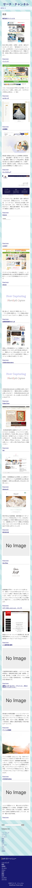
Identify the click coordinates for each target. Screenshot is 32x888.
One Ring (5, 563)
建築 (3, 839)
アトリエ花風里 (6, 730)
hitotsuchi (5, 489)
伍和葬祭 (4, 129)
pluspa (4, 284)
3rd (3, 450)
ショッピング (5, 832)
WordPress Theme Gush (16, 885)
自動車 (3, 851)
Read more (5, 59)
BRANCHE (5, 532)
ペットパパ (5, 61)
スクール (4, 835)
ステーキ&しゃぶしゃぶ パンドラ (12, 608)
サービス (4, 845)
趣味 (3, 841)
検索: (3, 825)
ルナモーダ (5, 98)
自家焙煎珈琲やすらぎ (8, 321)
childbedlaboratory (8, 362)
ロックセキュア (6, 172)
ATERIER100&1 (7, 779)
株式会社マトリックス (8, 18)
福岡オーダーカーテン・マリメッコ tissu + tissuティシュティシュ (15, 686)
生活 (3, 843)
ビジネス (4, 837)
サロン (3, 849)
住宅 (3, 847)
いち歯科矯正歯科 (7, 645)
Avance (4, 215)
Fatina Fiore (5, 403)
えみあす (4, 246)
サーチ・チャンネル (16, 4)
